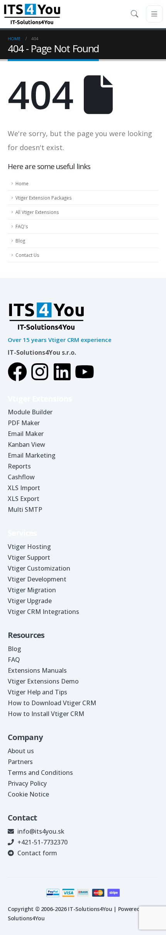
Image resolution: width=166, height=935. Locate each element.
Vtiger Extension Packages (43, 198)
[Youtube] (84, 371)
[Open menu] (154, 13)
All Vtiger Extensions (37, 212)
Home (22, 183)
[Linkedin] (62, 371)
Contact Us (27, 255)
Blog (20, 241)
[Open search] (135, 13)
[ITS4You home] (32, 14)
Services (22, 533)
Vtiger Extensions (40, 398)
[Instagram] (39, 371)
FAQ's (21, 226)
